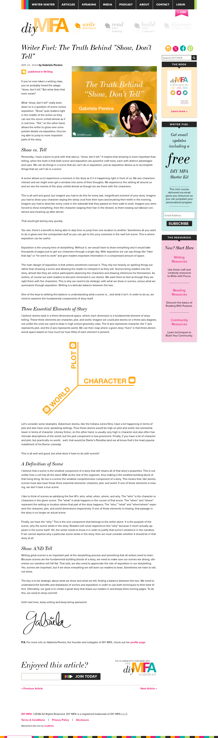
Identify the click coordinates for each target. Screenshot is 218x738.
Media (107, 4)
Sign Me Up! (198, 731)
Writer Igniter (43, 4)
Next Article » (149, 688)
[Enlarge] (68, 618)
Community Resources (179, 322)
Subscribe (179, 223)
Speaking (89, 4)
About (144, 4)
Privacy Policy (60, 720)
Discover (181, 24)
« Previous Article (32, 688)
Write (88, 24)
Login (180, 4)
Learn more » (179, 111)
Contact (162, 4)
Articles (68, 4)
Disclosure (82, 720)
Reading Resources (179, 292)
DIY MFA (26, 714)
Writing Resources (179, 259)
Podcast (126, 4)
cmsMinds (49, 726)
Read (117, 24)
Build (148, 24)
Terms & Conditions (33, 720)
